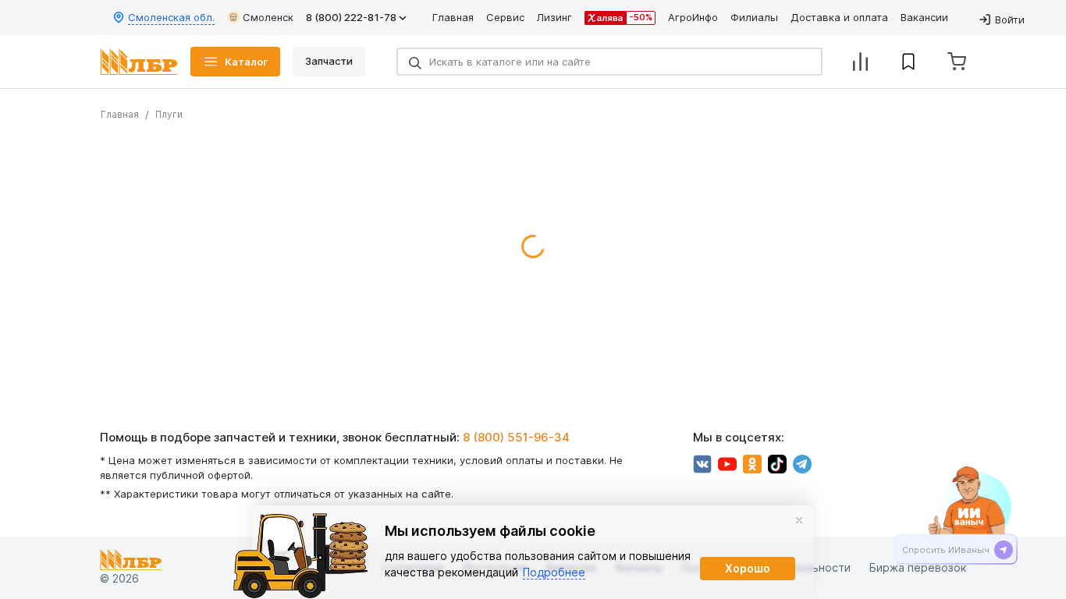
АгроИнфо (693, 17)
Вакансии (924, 17)
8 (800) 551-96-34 (516, 437)
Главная (453, 17)
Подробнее (554, 572)
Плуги (169, 114)
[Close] (799, 520)
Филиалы (754, 17)
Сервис (505, 17)
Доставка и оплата (839, 17)
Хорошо (747, 568)
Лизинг (554, 17)
